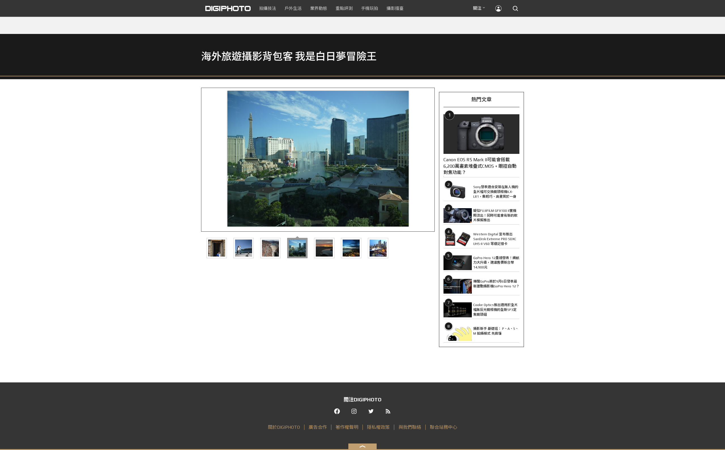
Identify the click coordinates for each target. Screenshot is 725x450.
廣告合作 (318, 427)
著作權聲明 (347, 427)
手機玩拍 (369, 8)
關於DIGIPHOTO (284, 427)
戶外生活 (293, 8)
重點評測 (344, 8)
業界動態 (318, 8)
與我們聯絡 (409, 427)
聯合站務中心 (443, 427)
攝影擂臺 (395, 8)
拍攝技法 (267, 8)
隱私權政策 (378, 427)
